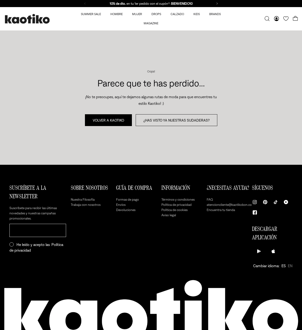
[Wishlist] (286, 18)
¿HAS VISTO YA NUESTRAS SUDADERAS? (176, 120)
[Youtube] (286, 202)
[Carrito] (295, 18)
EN (290, 266)
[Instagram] (255, 202)
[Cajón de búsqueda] (267, 18)
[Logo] (27, 19)
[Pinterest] (265, 202)
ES (283, 266)
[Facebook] (255, 212)
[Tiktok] (275, 202)
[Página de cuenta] (276, 18)
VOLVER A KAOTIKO (108, 120)
